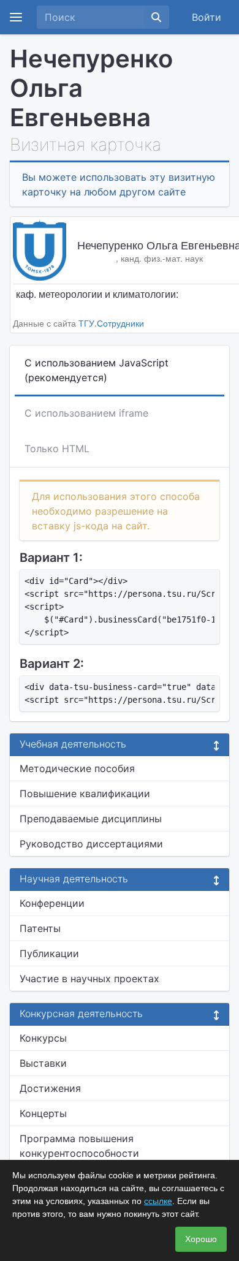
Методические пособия (77, 768)
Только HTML (57, 448)
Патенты (40, 928)
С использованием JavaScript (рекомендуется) (97, 370)
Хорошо (201, 1239)
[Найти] (156, 17)
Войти (206, 17)
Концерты (43, 1113)
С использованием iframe (86, 413)
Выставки (43, 1063)
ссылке (158, 1201)
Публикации (49, 953)
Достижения (50, 1088)
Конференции (52, 903)
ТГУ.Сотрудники (111, 323)
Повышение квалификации (85, 793)
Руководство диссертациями (91, 844)
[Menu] (16, 17)
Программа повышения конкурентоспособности (79, 1145)
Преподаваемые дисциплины (91, 818)
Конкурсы (43, 1038)
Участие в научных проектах (89, 978)
